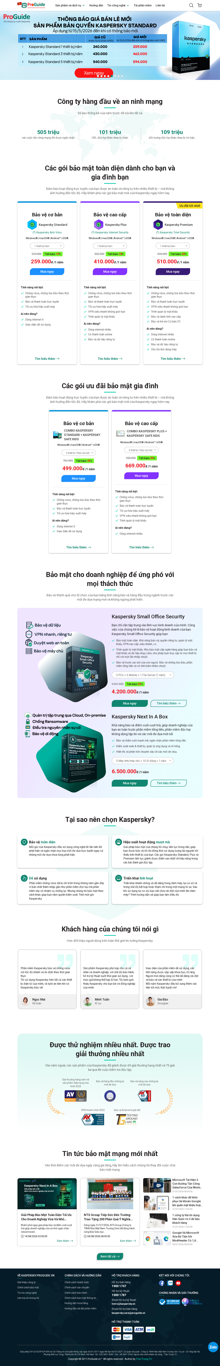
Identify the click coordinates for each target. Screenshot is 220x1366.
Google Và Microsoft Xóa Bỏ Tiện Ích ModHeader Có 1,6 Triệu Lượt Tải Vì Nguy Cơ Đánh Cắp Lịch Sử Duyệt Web (186, 1237)
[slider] (110, 45)
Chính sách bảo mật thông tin (80, 1298)
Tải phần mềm (143, 5)
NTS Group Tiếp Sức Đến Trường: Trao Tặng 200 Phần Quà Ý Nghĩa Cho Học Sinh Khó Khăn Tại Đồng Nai (110, 1217)
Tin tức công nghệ (27, 1292)
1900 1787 (119, 1295)
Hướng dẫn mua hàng (76, 1303)
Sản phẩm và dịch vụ (68, 5)
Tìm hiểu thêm (45, 358)
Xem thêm (63, 1241)
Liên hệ (160, 5)
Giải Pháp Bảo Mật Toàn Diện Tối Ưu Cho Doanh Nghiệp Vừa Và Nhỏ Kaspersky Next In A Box (46, 1217)
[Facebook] (161, 1283)
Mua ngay (47, 271)
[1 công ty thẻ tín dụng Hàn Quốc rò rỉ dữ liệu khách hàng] (157, 1220)
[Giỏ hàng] (199, 5)
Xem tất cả (108, 1256)
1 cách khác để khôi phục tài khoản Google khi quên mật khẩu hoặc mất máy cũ (187, 1201)
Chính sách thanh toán (77, 1282)
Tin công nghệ (116, 5)
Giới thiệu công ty (26, 1282)
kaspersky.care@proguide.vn (128, 1313)
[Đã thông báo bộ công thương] (169, 1302)
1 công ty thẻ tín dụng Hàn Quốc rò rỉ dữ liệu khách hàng (186, 1219)
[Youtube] (170, 1283)
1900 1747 (119, 1286)
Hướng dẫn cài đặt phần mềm (80, 1308)
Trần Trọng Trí (144, 1359)
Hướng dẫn (96, 5)
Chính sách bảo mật (28, 1287)
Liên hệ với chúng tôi (28, 1298)
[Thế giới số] (192, 1302)
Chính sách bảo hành (76, 1292)
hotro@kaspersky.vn (123, 1303)
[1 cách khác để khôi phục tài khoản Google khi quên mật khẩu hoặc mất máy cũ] (157, 1203)
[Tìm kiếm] (191, 5)
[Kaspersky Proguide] (31, 5)
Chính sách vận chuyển (77, 1287)
